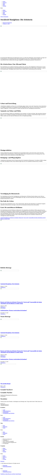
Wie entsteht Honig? (5, 383)
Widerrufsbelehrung (7, 411)
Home (4, 1)
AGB (4, 409)
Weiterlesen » (3, 287)
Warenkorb (5, 426)
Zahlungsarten (5, 412)
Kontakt (4, 5)
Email (1, 403)
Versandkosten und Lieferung (8, 413)
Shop (4, 3)
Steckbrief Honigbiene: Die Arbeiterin (9, 284)
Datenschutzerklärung (7, 466)
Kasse (4, 427)
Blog (4, 4)
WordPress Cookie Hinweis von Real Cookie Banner (10, 473)
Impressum (5, 465)
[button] (23, 8)
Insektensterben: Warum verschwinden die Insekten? (13, 310)
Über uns (4, 2)
